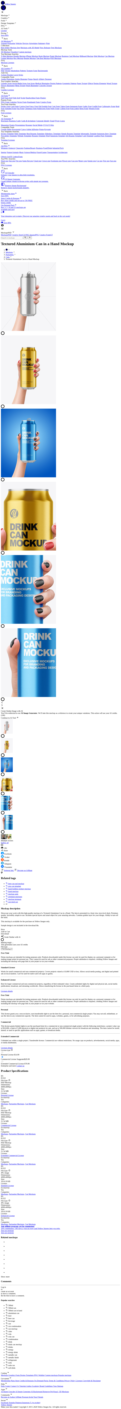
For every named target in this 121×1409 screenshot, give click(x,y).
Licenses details (7, 991)
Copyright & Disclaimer (92, 1381)
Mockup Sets (15, 48)
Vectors (8, 71)
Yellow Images (6, 1405)
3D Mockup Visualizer (9, 52)
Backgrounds (43, 71)
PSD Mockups (55, 58)
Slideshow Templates (53, 134)
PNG (36, 1375)
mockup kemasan (14, 899)
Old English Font (44, 106)
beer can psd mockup (16, 884)
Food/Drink (47, 148)
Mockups (4, 1104)
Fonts (18, 1375)
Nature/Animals (13, 152)
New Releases (45, 48)
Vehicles (19, 43)
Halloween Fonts (43, 109)
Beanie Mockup (30, 58)
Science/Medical (30, 152)
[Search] (25, 237)
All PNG (4, 146)
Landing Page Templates (103, 136)
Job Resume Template (73, 136)
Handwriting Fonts (33, 98)
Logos (62, 121)
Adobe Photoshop (7, 79)
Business (39, 148)
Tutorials (22, 1386)
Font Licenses (6, 113)
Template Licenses (8, 140)
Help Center (6, 1386)
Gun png (74, 161)
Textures (29, 71)
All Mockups (6, 41)
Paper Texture (82, 83)
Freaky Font (5, 106)
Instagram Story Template (106, 134)
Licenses (79, 1381)
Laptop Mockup (7, 58)
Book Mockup (44, 56)
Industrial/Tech (58, 148)
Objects (4, 157)
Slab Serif (16, 98)
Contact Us (15, 1386)
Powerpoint (16, 129)
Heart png (4, 161)
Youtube (12, 1403)
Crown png (46, 161)
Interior (3, 152)
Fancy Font (33, 106)
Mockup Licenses (7, 63)
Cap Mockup (109, 56)
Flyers (57, 121)
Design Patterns (56, 83)
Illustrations (15, 71)
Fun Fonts (20, 109)
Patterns (23, 71)
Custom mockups (24, 52)
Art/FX (9, 157)
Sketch (35, 79)
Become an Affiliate (24, 870)
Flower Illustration (8, 86)
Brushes (10, 75)
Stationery (42, 43)
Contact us (20, 1066)
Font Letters (74, 109)
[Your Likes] (2, 223)
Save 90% (5, 35)
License (4, 31)
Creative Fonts (45, 102)
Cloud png (37, 161)
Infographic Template (89, 134)
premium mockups (15, 897)
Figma (30, 79)
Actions (4, 75)
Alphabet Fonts (10, 109)
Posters (12, 125)
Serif (2, 98)
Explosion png (56, 161)
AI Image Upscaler (8, 1392)
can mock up (13, 902)
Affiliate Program (22, 1397)
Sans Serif (9, 98)
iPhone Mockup (32, 56)
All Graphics (6, 69)
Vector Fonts (22, 102)
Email (52, 121)
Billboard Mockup (86, 56)
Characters (20, 148)
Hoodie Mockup (19, 56)
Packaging (11, 43)
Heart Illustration (32, 86)
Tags (55, 1386)
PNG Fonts (5, 102)
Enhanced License (8, 1216)
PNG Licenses (6, 165)
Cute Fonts (56, 106)
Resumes (29, 125)
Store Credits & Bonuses (24, 1381)
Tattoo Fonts (65, 106)
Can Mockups (30, 1104)
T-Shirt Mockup (7, 56)
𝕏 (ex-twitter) (35, 1403)
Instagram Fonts (76, 106)
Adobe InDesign (32, 129)
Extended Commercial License (12, 1156)
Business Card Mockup (70, 56)
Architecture (62, 152)
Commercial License (8, 1125)
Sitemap (60, 1386)
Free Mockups (56, 48)
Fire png (19, 161)
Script (23, 98)
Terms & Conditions (56, 1381)
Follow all (5, 843)
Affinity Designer (45, 79)
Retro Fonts (84, 109)
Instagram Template (57, 136)
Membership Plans (8, 1381)
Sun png (113, 161)
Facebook (5, 1403)
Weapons (4, 148)
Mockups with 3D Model (29, 48)
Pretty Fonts (54, 109)
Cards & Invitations (28, 121)
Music (21, 152)
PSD (2, 71)
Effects (90, 83)
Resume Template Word (41, 136)
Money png (82, 161)
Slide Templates (20, 134)
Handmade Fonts (33, 102)
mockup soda (13, 894)
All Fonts (4, 96)
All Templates (6, 119)
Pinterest (18, 1403)
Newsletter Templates (9, 136)
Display (43, 98)
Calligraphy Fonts (108, 106)
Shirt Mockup (99, 56)
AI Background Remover (40, 1392)
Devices (25, 43)
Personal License (7, 1095)
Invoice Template (7, 134)
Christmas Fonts (31, 109)
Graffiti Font (96, 106)
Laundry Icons (6, 83)
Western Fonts (94, 109)
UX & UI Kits (48, 125)
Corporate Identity (43, 121)
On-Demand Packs (41, 1381)
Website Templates (24, 136)
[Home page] (7, 250)
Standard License (7, 1186)
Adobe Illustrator (21, 79)
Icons (35, 71)
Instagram (26, 1403)
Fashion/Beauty (30, 148)
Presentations (20, 125)
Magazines (5, 125)
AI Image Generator (23, 1392)
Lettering (13, 102)
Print (48, 43)
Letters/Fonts (18, 157)
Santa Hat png (27, 161)
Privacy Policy (70, 1381)
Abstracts (11, 148)
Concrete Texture (45, 86)
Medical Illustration (42, 83)
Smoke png (91, 161)
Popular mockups (64, 1375)
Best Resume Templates (35, 134)
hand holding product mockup (19, 889)
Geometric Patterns (69, 83)
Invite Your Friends (36, 1397)
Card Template (87, 136)
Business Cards (15, 121)
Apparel (4, 43)
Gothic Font (87, 106)
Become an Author (8, 1397)
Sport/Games (42, 152)
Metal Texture (20, 86)
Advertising (33, 43)
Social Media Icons (19, 83)
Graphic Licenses (7, 90)
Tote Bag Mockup (43, 58)
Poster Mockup (55, 56)
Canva (23, 129)
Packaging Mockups (16, 1104)
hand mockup (13, 891)
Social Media (38, 125)
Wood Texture (112, 83)
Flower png (66, 161)
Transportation (52, 152)
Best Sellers (5, 48)
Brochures (5, 121)
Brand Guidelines (46, 1386)
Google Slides (6, 129)
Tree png (106, 161)
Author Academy (33, 1386)
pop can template (14, 886)
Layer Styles (18, 75)
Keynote (47, 129)
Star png (12, 161)
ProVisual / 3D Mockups (59, 1392)
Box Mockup (18, 58)
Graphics (12, 1375)
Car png (99, 161)
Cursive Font (24, 106)
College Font (65, 109)
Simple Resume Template (70, 134)
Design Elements (99, 83)
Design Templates (27, 1375)
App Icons (31, 83)
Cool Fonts (15, 106)
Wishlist (41, 1375)
